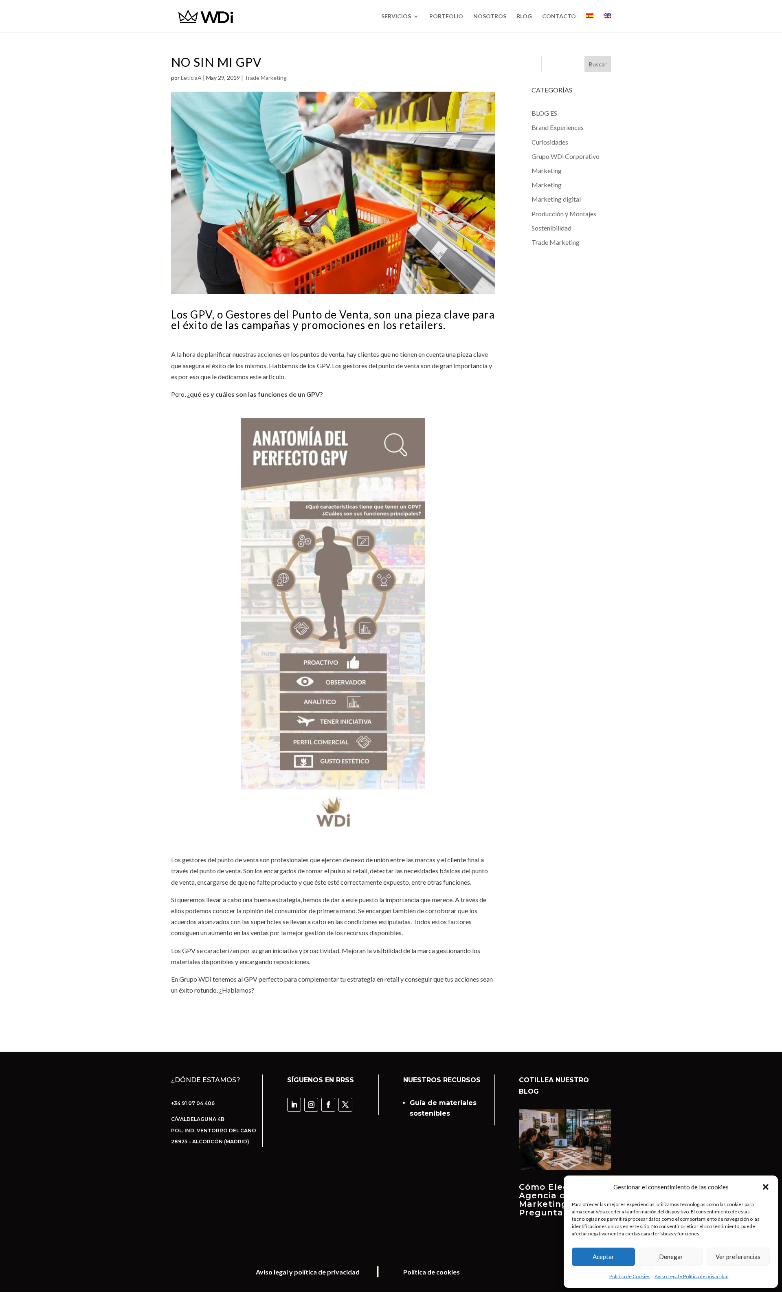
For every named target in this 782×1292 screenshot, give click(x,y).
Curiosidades (550, 142)
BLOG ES (544, 113)
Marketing (547, 170)
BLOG (524, 16)
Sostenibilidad (551, 228)
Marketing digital (556, 199)
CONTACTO (559, 16)
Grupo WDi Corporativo (566, 156)
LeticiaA (191, 77)
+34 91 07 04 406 (193, 1103)
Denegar (671, 1256)
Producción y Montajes (564, 214)
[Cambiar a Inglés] (607, 23)
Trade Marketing (265, 77)
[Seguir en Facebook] (328, 1105)
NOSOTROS (489, 16)
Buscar (597, 64)
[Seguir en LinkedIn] (294, 1105)
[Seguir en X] (345, 1105)
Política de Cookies (629, 1276)
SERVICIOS (396, 16)
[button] (766, 1187)
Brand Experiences (558, 127)
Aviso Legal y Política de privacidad (692, 1276)
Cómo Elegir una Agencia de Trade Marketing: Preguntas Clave (560, 1199)
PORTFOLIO (446, 16)
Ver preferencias (738, 1256)
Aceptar (603, 1256)
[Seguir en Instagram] (311, 1105)
